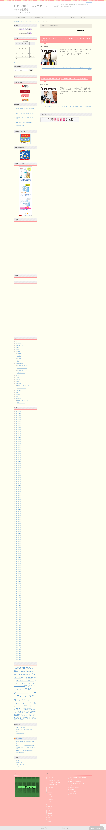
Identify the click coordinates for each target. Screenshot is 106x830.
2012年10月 (18, 641)
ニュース (18, 377)
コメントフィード (20, 764)
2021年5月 (18, 435)
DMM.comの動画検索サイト (22, 727)
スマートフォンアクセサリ (23, 365)
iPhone (27, 671)
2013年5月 (18, 627)
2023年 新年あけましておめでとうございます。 (25, 109)
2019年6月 (18, 481)
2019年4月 (18, 485)
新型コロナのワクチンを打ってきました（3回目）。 (25, 118)
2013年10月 (18, 617)
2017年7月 (18, 527)
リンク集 (72, 789)
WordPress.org (19, 766)
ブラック (28, 706)
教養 (17, 392)
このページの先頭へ (96, 828)
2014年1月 (18, 611)
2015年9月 (18, 571)
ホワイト (18, 709)
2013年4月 (18, 629)
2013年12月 (18, 613)
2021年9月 (18, 427)
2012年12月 (18, 637)
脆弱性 (21, 720)
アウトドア (18, 343)
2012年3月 (18, 655)
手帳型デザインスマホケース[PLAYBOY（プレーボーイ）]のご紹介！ (64, 79)
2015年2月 (18, 585)
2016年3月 (18, 559)
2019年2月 (18, 489)
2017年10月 (18, 521)
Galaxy (17, 671)
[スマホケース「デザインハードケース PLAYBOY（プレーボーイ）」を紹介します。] (49, 64)
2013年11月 (18, 615)
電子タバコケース (21, 403)
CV (32, 668)
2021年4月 (18, 437)
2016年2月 (18, 561)
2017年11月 (18, 519)
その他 (17, 375)
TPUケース (23, 677)
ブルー (33, 706)
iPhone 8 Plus (28, 674)
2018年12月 (18, 493)
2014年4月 (18, 605)
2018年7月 (18, 503)
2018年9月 (18, 499)
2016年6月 (18, 553)
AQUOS (18, 668)
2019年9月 (18, 475)
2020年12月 (18, 445)
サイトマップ (83, 17)
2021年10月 (18, 425)
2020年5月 (18, 459)
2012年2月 (18, 657)
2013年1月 (18, 635)
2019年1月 (18, 491)
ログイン (18, 760)
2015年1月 (18, 587)
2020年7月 (18, 455)
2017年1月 (18, 539)
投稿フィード (19, 762)
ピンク (15, 706)
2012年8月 (18, 645)
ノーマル (20, 703)
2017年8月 (18, 525)
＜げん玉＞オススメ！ (59, 17)
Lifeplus (17, 731)
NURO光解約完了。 (20, 125)
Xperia (29, 677)
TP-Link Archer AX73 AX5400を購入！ (24, 122)
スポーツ (18, 351)
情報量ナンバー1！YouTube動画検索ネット (25, 729)
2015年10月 (18, 569)
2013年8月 (18, 621)
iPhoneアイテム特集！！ (21, 17)
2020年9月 (18, 451)
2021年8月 (18, 429)
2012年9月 (18, 643)
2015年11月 (18, 567)
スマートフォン (19, 363)
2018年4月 (18, 509)
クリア (27, 686)
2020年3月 (18, 463)
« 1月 (15, 62)
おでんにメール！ (72, 17)
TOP (27, 21)
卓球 (18, 361)
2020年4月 (18, 461)
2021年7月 (18, 431)
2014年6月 (18, 601)
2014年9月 (18, 595)
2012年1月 (18, 659)
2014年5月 (18, 603)
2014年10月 (18, 593)
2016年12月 (18, 541)
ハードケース (29, 703)
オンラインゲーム (20, 686)
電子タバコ (18, 398)
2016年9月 (18, 547)
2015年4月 (18, 581)
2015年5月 (18, 579)
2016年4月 (18, 557)
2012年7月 (18, 647)
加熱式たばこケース (21, 388)
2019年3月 (18, 487)
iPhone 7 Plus (17, 674)
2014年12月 (18, 589)
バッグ (17, 381)
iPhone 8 (23, 674)
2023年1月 (18, 411)
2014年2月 (18, 609)
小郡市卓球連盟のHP (20, 733)
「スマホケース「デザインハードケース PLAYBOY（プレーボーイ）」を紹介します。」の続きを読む (67, 68)
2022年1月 (18, 419)
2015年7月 (18, 575)
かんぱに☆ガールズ (25, 680)
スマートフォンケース (22, 368)
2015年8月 (18, 573)
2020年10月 (18, 449)
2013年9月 (18, 619)
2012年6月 (18, 649)
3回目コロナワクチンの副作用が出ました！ (25, 113)
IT (16, 341)
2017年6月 (18, 529)
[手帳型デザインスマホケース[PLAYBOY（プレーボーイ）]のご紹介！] (49, 103)
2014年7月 (18, 599)
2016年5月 (18, 555)
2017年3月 (18, 535)
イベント (24, 683)
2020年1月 (18, 467)
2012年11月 (18, 639)
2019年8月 (18, 477)
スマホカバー (18, 689)
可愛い (15, 712)
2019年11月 (18, 471)
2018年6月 (18, 505)
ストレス (18, 349)
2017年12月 (18, 517)
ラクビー (19, 358)
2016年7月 (18, 551)
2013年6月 (18, 625)
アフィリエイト (19, 345)
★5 (33, 677)
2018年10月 (18, 497)
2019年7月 (18, 479)
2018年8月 (18, 501)
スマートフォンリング (22, 370)
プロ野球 (19, 356)
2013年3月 (18, 631)
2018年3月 (18, 511)
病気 (17, 396)
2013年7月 (18, 623)
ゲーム (17, 347)
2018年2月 (18, 513)
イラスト (29, 683)
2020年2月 (18, 465)
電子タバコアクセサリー (22, 400)
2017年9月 (18, 523)
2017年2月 (18, 537)
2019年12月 (18, 469)
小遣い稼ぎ (18, 390)
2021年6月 (18, 433)
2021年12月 (18, 421)
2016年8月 (18, 549)
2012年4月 (18, 653)
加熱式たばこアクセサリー (23, 385)
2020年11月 (18, 447)
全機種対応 (27, 709)
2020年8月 (18, 453)
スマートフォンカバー (22, 693)
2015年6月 (18, 577)
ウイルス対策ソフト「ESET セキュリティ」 (41, 17)
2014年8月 (18, 597)
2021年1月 (18, 443)
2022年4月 (18, 413)
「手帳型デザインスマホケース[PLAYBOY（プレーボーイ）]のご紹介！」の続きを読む (69, 106)
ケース (33, 686)
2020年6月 (18, 457)
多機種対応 (22, 712)
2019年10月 (18, 473)
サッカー (19, 353)
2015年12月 (18, 565)
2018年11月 (18, 495)
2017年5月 (18, 531)
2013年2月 (18, 633)
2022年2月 (18, 417)
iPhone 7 (33, 671)
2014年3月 (18, 607)
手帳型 (31, 712)
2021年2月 (18, 441)
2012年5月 (18, 651)
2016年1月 (18, 563)
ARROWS (26, 668)
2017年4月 (18, 533)
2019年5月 (18, 483)
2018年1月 (18, 515)
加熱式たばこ (19, 383)
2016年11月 (18, 543)
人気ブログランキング (25, 87)
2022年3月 (18, 415)
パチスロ (18, 379)
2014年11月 (18, 591)
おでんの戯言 (19, 738)
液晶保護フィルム (21, 373)
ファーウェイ (21, 706)
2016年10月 (18, 545)
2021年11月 (18, 423)
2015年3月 (18, 583)
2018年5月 (18, 507)
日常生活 (18, 394)
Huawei (22, 671)
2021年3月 (18, 439)
